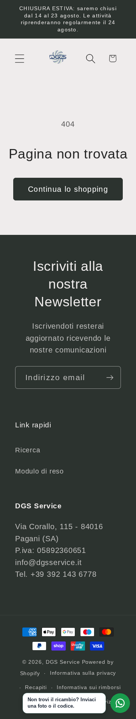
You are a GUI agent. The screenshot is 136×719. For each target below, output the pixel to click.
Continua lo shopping (68, 189)
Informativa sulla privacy (83, 673)
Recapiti (36, 687)
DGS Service (63, 662)
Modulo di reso (39, 471)
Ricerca (27, 450)
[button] (19, 58)
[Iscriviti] (110, 377)
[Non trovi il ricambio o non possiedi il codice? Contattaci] (120, 703)
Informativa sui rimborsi (89, 687)
